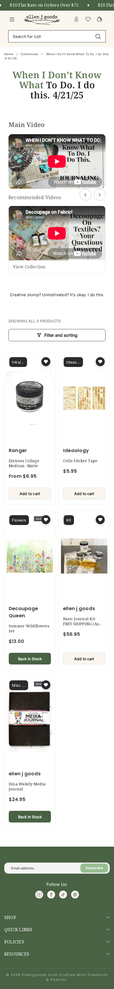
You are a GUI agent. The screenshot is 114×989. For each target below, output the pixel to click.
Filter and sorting (60, 335)
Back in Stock (30, 659)
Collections (29, 54)
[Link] (42, 19)
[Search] (98, 36)
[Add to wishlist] (45, 361)
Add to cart (30, 493)
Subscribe (94, 868)
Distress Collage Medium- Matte (24, 463)
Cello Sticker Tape (80, 460)
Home (9, 54)
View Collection (29, 267)
